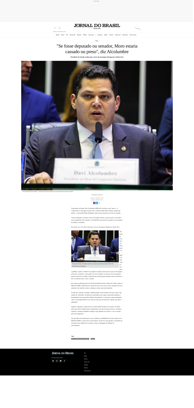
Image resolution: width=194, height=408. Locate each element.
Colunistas (125, 34)
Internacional (87, 370)
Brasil (62, 34)
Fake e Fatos (133, 34)
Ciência (111, 34)
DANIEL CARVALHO (98, 194)
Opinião (79, 34)
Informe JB (72, 34)
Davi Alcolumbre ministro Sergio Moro (80, 338)
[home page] (97, 25)
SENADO (92, 338)
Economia (91, 34)
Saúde (105, 34)
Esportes (100, 34)
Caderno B (117, 34)
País (96, 41)
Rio (67, 34)
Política (85, 34)
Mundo (57, 34)
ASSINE (137, 28)
